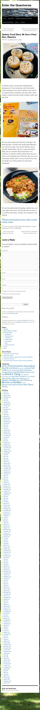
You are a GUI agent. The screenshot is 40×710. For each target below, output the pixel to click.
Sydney (28, 226)
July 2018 (5, 496)
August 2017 (6, 515)
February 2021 (6, 442)
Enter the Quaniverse (16, 5)
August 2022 (6, 423)
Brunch (28, 368)
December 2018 (7, 487)
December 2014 (7, 571)
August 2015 (6, 557)
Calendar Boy (8, 338)
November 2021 (7, 435)
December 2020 (7, 446)
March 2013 (6, 604)
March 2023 (6, 416)
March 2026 (6, 393)
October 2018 (6, 491)
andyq (20, 39)
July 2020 (5, 454)
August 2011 (6, 625)
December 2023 (7, 409)
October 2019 (6, 470)
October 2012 (6, 613)
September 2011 (7, 623)
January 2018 (6, 507)
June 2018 (5, 498)
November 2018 (7, 489)
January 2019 (6, 486)
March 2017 (6, 524)
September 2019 (7, 472)
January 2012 (6, 618)
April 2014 (6, 585)
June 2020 (5, 456)
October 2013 (6, 595)
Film (3, 374)
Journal (32, 376)
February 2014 (6, 589)
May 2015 (5, 562)
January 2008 (6, 662)
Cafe (33, 367)
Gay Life (26, 374)
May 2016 (5, 541)
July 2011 (5, 627)
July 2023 (5, 411)
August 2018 (6, 494)
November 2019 (7, 468)
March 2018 (6, 503)
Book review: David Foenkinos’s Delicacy (8, 29)
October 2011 (6, 622)
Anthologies (8, 334)
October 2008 (6, 649)
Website (4, 285)
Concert (9, 370)
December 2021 (7, 433)
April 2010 (6, 639)
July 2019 (5, 475)
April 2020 (6, 460)
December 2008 (7, 646)
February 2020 (6, 463)
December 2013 (7, 592)
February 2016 (6, 547)
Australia (17, 365)
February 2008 (6, 660)
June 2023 (5, 413)
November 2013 (7, 594)
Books (15, 368)
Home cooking (20, 376)
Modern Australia (24, 378)
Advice (4, 366)
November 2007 (7, 663)
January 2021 (6, 444)
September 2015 (7, 555)
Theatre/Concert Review (10, 384)
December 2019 (7, 467)
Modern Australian (9, 380)
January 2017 (6, 528)
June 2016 (5, 540)
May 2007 (5, 672)
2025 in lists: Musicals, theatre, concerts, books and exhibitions (18, 360)
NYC (22, 380)
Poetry (30, 380)
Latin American (6, 378)
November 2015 (7, 552)
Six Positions (8, 341)
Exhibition (27, 372)
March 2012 (6, 616)
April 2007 (6, 674)
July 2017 (5, 517)
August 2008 (6, 653)
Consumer (15, 370)
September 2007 (7, 667)
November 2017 (7, 510)
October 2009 (6, 643)
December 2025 (7, 397)
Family (32, 372)
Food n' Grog (22, 226)
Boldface (25, 320)
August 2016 (6, 536)
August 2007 (6, 669)
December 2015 (7, 550)
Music (17, 22)
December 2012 (7, 609)
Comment (5, 250)
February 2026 (6, 395)
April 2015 (6, 564)
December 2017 (7, 508)
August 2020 (6, 453)
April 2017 (6, 522)
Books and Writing (8, 22)
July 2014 (5, 580)
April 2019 (6, 480)
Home (4, 18)
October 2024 (6, 406)
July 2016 (5, 538)
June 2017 (5, 519)
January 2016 (6, 548)
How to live (27, 376)
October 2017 (6, 512)
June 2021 (5, 440)
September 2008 (7, 651)
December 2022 (7, 421)
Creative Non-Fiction (25, 370)
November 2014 (7, 573)
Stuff (11, 382)
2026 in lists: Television (8, 358)
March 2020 (6, 461)
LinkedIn (18, 322)
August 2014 (6, 578)
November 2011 (7, 620)
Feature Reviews (9, 339)
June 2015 (5, 561)
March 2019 (6, 482)
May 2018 (5, 500)
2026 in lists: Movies (8, 355)
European (20, 372)
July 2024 (5, 407)
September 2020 (7, 451)
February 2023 (6, 418)
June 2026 (5, 392)
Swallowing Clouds (9, 345)
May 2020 (5, 458)
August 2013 (6, 599)
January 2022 (6, 432)
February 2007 (6, 677)
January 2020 (6, 465)
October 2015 (6, 554)
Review (6, 382)
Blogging (27, 366)
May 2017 (5, 521)
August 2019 (6, 474)
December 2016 (7, 529)
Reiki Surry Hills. (14, 313)
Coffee (4, 370)
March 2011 (6, 630)
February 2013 (6, 606)
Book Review (7, 368)
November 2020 (7, 447)
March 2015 (6, 566)
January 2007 (6, 679)
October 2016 (6, 533)
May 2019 (5, 479)
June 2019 (5, 477)
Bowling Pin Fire (9, 336)
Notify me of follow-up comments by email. (15, 291)
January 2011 (6, 632)
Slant (6, 343)
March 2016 (6, 545)
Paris (26, 380)
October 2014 (6, 575)
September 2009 (7, 644)
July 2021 (5, 439)
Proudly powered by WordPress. (11, 690)
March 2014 (6, 587)
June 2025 (5, 400)
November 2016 (7, 531)
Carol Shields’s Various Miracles (11, 353)
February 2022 (6, 430)
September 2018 (7, 493)
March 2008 (6, 658)
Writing (4, 386)
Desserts (4, 372)
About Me (11, 18)
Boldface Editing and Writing (24, 18)
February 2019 (6, 484)
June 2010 (5, 636)
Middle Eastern (16, 378)
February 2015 (6, 568)
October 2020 (6, 449)
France (21, 374)
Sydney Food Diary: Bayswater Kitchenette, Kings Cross (29, 29)
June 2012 (5, 615)
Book (32, 365)
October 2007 (6, 665)
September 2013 (7, 597)
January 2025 (6, 402)
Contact (23, 22)
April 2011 (6, 629)
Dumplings (5, 228)
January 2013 (6, 608)
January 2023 (6, 420)
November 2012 (7, 611)
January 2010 (6, 641)
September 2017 (7, 514)
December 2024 (7, 404)
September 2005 (7, 681)
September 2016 (7, 535)
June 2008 (5, 656)
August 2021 (6, 437)
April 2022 (6, 428)
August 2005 (6, 683)
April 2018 (6, 501)
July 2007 (5, 670)
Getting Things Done (6, 376)
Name (4, 272)
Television (24, 382)
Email (4, 279)
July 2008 (5, 655)
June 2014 (5, 582)
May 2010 (5, 637)
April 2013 (6, 602)
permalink (18, 228)
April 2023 (6, 414)
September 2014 (7, 576)
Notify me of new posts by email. (12, 294)
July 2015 (5, 559)
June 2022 (5, 425)
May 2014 (5, 583)
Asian (16, 226)
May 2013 (5, 601)
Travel (30, 384)
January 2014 (6, 590)
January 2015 (6, 569)
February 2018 (6, 505)
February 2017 (6, 526)
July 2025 (5, 399)
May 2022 (5, 426)
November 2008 (7, 648)
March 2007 (6, 676)
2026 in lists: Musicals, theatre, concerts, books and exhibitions (18, 357)
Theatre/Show (23, 384)
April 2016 (6, 543)
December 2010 (7, 634)
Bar (22, 366)
